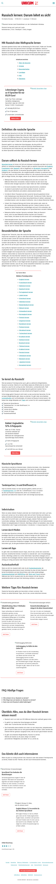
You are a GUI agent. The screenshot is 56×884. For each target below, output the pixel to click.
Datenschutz (14, 865)
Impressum (45, 865)
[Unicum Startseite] (28, 3)
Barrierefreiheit (38, 865)
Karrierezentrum (38, 875)
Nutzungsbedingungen (47, 862)
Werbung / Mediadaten (22, 862)
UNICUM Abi (24, 875)
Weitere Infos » (15, 118)
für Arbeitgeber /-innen (35, 862)
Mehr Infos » (15, 453)
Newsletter (13, 862)
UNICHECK (30, 875)
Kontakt (7, 862)
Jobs (32, 865)
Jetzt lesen (6, 634)
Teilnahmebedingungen (24, 865)
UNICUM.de (17, 875)
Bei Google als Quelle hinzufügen (28, 870)
